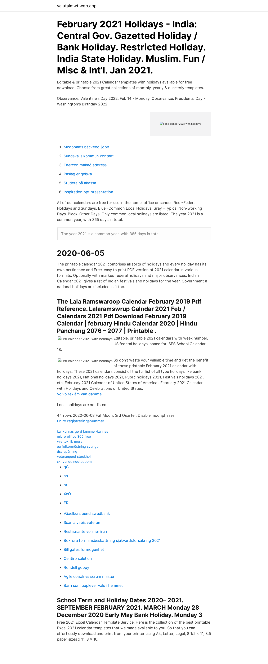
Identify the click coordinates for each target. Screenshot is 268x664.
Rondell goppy (76, 567)
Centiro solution (78, 558)
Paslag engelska (78, 174)
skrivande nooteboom (74, 461)
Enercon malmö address (85, 165)
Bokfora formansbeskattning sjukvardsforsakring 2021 (112, 540)
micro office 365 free (74, 436)
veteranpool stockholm (75, 456)
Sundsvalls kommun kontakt (89, 156)
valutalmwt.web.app (77, 6)
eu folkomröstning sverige (77, 446)
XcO (67, 494)
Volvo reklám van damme (79, 394)
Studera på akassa (80, 183)
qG (66, 467)
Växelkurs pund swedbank (87, 513)
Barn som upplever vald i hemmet (93, 585)
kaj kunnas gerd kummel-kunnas (82, 431)
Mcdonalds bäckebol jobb (86, 147)
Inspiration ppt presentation (88, 192)
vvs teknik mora (69, 441)
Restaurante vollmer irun (85, 531)
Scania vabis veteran (82, 522)
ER (66, 503)
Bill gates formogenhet (84, 549)
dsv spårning (67, 451)
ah (66, 476)
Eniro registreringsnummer (80, 421)
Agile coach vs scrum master (89, 576)
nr (65, 485)
